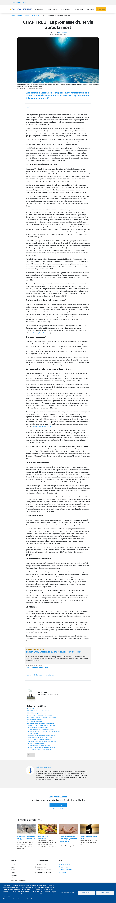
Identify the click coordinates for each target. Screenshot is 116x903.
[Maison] (21, 9)
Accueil (13, 15)
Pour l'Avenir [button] (51, 9)
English (13, 867)
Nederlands (14, 875)
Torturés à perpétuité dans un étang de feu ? (39, 739)
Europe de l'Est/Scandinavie (18, 880)
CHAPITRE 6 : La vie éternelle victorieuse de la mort (41, 747)
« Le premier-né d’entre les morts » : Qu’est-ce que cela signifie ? (26, 838)
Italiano (13, 872)
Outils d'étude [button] (65, 9)
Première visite (38, 9)
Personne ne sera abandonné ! (43, 837)
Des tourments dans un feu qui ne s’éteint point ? (40, 737)
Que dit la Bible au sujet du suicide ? (88, 837)
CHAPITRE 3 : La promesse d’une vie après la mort (41, 723)
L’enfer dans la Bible (32, 733)
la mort (29, 675)
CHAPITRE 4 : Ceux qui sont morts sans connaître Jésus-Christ (43, 731)
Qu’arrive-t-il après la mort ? (48, 694)
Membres (90, 9)
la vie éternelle (50, 675)
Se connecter (102, 2)
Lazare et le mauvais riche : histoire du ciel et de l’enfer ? (42, 741)
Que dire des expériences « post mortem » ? (39, 749)
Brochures (19, 15)
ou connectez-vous (58, 808)
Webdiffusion (79, 9)
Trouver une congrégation (17, 2)
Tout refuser (86, 893)
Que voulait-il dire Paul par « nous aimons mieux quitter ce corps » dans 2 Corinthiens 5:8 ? (68, 839)
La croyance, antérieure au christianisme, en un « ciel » (54, 651)
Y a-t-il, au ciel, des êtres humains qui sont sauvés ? (40, 729)
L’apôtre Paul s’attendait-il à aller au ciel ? (38, 727)
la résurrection (38, 675)
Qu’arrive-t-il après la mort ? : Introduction (38, 709)
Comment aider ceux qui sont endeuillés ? (38, 745)
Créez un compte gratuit (58, 805)
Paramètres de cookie (67, 893)
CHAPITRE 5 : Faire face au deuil (35, 743)
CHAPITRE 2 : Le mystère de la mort (36, 713)
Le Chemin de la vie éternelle (43, 426)
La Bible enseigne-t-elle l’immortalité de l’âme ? (40, 715)
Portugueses (14, 878)
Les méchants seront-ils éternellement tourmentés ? (41, 735)
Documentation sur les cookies (25, 899)
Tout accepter (105, 893)
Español (13, 869)
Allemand (13, 864)
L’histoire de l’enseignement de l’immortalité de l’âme (41, 717)
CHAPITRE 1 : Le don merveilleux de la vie (38, 711)
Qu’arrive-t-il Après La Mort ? (32, 15)
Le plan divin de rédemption (37, 668)
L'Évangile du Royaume (41, 333)
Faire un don (101, 9)
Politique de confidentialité (9, 899)
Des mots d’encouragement (34, 719)
